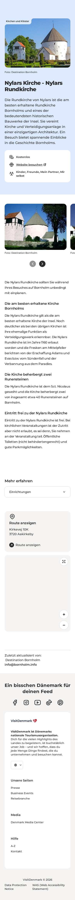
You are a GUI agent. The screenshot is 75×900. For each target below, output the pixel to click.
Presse (15, 788)
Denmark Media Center (27, 822)
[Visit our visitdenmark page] (37, 702)
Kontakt (16, 851)
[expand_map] (64, 561)
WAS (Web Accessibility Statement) (48, 887)
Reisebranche (20, 798)
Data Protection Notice (16, 887)
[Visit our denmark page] (15, 702)
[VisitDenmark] (24, 721)
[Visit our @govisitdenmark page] (49, 702)
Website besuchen (29, 164)
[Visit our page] (26, 702)
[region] (37, 593)
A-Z (13, 846)
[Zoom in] (63, 614)
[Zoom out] (63, 625)
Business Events (22, 793)
